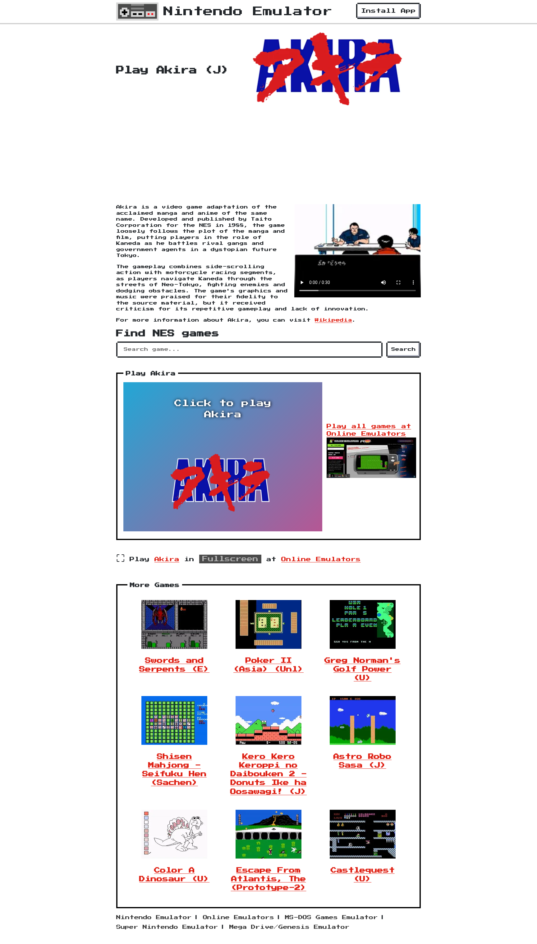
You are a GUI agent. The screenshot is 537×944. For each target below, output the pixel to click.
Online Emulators (321, 559)
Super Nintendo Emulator (167, 927)
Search (403, 349)
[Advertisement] (268, 157)
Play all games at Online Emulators (369, 430)
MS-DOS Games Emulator (331, 917)
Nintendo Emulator (154, 917)
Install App (388, 10)
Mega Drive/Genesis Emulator (289, 927)
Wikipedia (333, 320)
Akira (166, 559)
